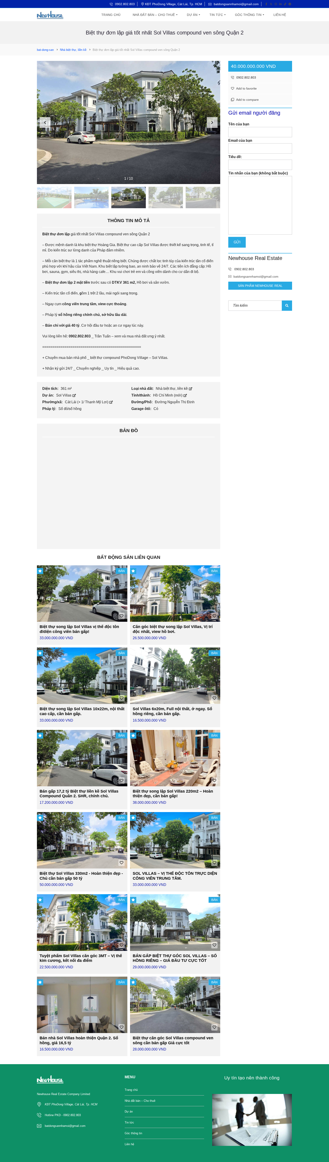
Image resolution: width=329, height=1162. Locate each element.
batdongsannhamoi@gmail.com (236, 4)
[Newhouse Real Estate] (50, 14)
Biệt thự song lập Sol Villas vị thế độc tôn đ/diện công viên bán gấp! (79, 629)
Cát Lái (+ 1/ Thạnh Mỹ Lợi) (87, 402)
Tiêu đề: (235, 157)
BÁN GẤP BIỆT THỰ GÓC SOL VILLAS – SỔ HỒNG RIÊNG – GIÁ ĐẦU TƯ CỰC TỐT (175, 958)
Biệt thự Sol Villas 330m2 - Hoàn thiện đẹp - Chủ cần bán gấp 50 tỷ (81, 876)
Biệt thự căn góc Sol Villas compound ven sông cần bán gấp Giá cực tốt (173, 1040)
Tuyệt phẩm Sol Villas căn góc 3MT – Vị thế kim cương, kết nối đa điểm (81, 958)
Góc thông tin (133, 1133)
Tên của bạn (238, 124)
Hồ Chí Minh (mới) (168, 395)
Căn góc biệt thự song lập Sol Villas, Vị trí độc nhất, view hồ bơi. (173, 629)
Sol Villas (64, 395)
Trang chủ (131, 1089)
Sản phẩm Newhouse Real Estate (260, 287)
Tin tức (129, 1122)
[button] (212, 122)
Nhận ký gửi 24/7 (59, 368)
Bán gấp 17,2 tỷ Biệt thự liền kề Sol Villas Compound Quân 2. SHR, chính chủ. (79, 793)
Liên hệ (129, 1144)
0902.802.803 (124, 4)
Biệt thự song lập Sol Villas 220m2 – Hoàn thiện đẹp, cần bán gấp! (173, 793)
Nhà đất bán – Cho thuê (140, 1100)
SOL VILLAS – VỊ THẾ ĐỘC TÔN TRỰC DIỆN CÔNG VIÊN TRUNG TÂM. (175, 876)
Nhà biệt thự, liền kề (172, 388)
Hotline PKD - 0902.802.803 (63, 1115)
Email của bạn (240, 140)
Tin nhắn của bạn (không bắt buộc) (258, 173)
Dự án (129, 1111)
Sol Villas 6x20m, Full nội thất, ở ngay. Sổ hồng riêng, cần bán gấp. (172, 711)
